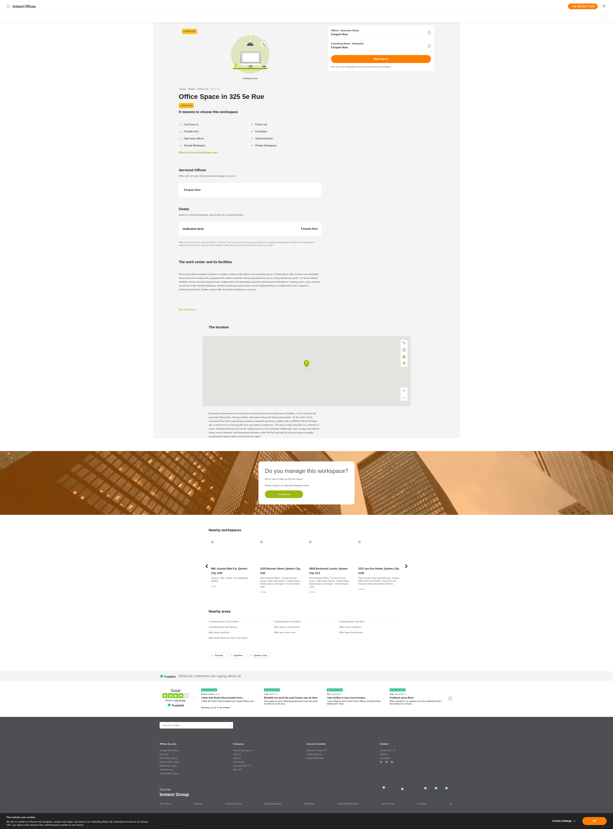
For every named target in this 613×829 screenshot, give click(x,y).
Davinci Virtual (388, 804)
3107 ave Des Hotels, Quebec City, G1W (378, 570)
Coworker (198, 804)
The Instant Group (233, 804)
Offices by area (168, 744)
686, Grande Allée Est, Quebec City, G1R (229, 570)
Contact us (284, 494)
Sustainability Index (315, 758)
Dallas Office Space (169, 758)
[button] (429, 32)
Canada (182, 89)
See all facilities (187, 309)
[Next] (406, 566)
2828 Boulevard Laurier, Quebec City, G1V (328, 570)
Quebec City (202, 89)
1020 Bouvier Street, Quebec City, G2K (280, 570)
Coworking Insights (272, 804)
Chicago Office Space (169, 750)
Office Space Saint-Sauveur (351, 632)
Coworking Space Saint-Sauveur (223, 627)
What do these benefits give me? (198, 152)
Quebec (191, 89)
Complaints (385, 758)
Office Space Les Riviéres (350, 627)
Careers (237, 758)
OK (594, 821)
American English (171, 725)
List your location (316, 744)
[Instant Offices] (24, 6)
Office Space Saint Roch (219, 632)
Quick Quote (381, 59)
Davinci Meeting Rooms (348, 804)
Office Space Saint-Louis (284, 632)
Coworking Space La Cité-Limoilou (224, 622)
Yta (450, 804)
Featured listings (314, 754)
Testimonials (239, 762)
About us (237, 754)
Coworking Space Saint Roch (352, 622)
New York (164, 754)
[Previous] (207, 566)
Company (238, 744)
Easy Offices (165, 804)
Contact (384, 744)
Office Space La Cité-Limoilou (287, 627)
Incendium (422, 804)
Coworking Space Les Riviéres (287, 622)
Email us (384, 754)
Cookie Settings (562, 821)
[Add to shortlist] (603, 17)
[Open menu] (8, 6)
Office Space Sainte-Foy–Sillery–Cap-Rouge (228, 638)
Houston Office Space (169, 762)
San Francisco (166, 770)
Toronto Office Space (169, 773)
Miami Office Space (168, 766)
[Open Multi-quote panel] (604, 6)
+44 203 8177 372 (388, 750)
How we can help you (242, 750)
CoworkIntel (309, 804)
